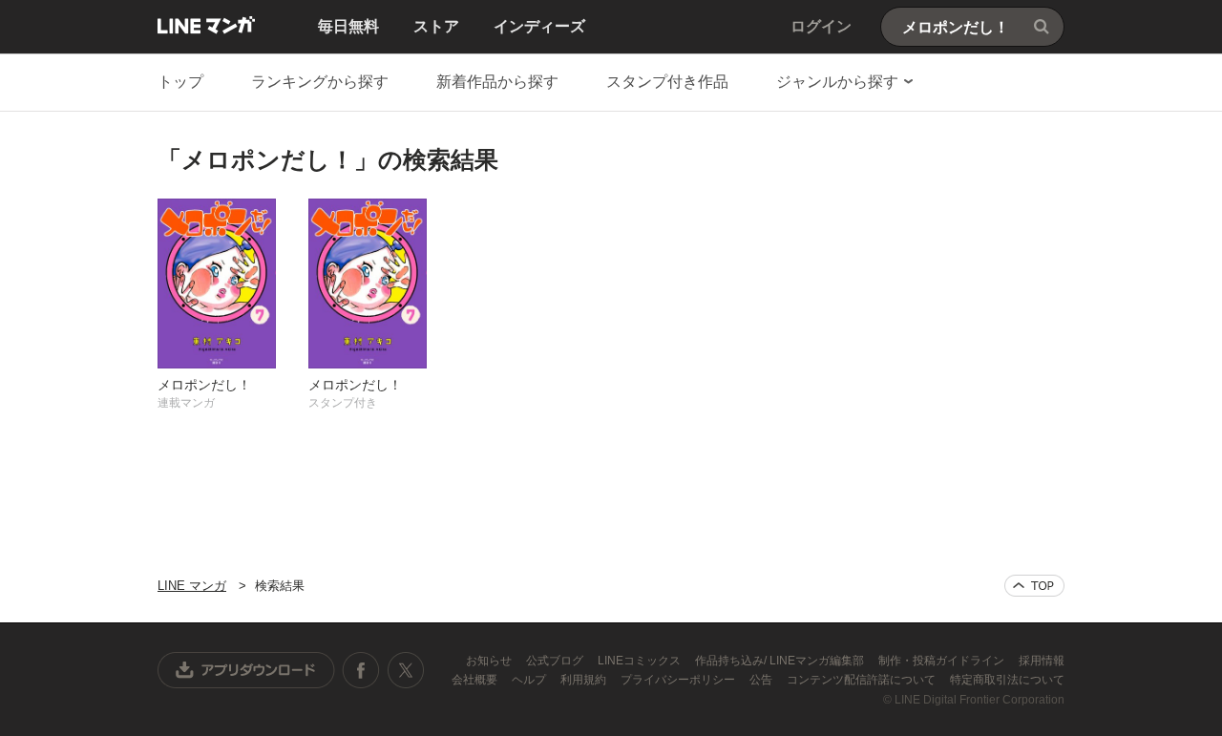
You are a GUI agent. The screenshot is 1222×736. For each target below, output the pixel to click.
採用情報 (1041, 660)
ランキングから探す (320, 82)
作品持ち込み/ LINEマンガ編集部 (781, 660)
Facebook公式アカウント (361, 670)
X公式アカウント (405, 670)
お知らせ (490, 660)
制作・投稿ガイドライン (942, 660)
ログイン (821, 26)
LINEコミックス (641, 660)
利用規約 (584, 679)
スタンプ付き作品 (667, 82)
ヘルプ (530, 679)
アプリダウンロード (246, 670)
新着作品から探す (497, 82)
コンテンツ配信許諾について (862, 679)
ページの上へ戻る (1034, 586)
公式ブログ (556, 660)
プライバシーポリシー (679, 679)
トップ (180, 82)
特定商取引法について (1007, 679)
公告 (762, 679)
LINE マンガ (206, 24)
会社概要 (476, 679)
